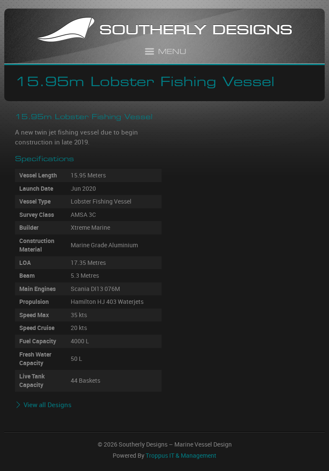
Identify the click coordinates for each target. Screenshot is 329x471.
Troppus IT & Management (181, 455)
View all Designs (48, 404)
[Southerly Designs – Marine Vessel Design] (164, 30)
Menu (172, 52)
